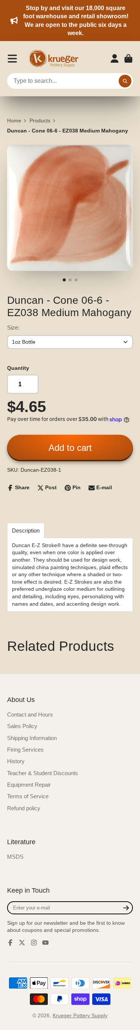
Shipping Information (32, 738)
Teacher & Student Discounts (42, 773)
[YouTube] (45, 942)
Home (14, 121)
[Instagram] (34, 942)
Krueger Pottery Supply (80, 1015)
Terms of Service (28, 796)
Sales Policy (22, 726)
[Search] (125, 81)
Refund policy (23, 808)
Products (39, 121)
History (16, 761)
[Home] (56, 58)
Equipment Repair (29, 784)
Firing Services (25, 749)
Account (114, 58)
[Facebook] (10, 942)
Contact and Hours (30, 714)
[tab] (25, 530)
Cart (128, 58)
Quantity (18, 368)
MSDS (15, 856)
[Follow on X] (22, 942)
